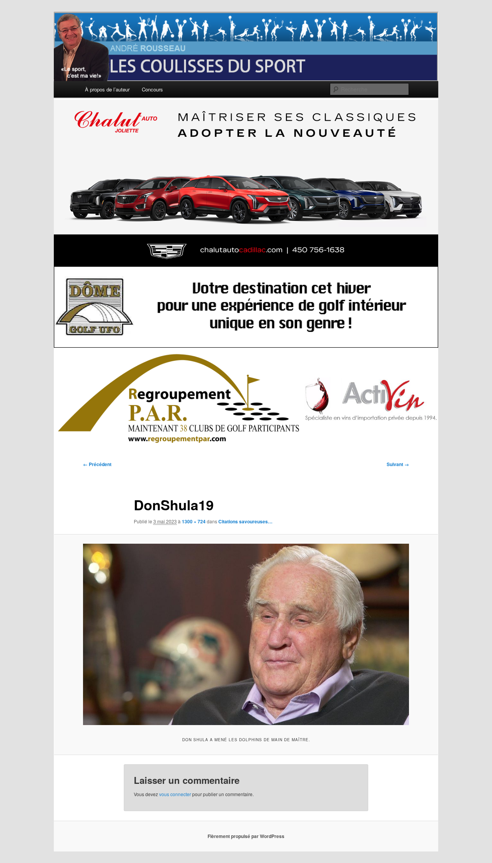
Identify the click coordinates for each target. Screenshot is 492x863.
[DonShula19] (246, 634)
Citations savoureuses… (245, 521)
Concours (152, 89)
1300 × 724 (194, 521)
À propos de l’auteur (107, 89)
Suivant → (398, 464)
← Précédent (97, 464)
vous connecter (175, 794)
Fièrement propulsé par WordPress (246, 836)
